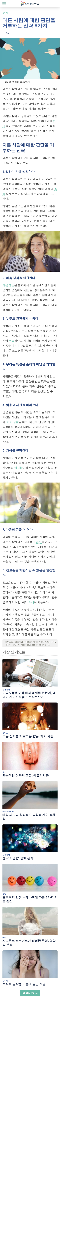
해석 (31, 602)
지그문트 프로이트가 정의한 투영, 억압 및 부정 (29, 943)
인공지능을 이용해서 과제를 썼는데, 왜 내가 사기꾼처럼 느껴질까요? (29, 695)
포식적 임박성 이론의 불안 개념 (24, 984)
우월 (11, 340)
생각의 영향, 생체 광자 (17, 858)
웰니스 (5, 733)
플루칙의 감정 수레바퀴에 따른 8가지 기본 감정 (30, 899)
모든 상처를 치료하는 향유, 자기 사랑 (27, 736)
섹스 (4, 772)
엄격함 (18, 467)
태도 (39, 541)
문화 (4, 937)
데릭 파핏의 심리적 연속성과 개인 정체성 (29, 817)
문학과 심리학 (8, 811)
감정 (4, 894)
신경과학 (6, 689)
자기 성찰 (13, 422)
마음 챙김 (8, 285)
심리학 (5, 12)
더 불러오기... (30, 992)
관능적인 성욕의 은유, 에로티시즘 (25, 775)
